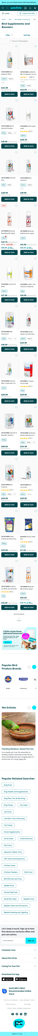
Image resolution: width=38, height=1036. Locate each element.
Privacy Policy (11, 1004)
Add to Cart (9, 94)
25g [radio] (22, 390)
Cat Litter (24, 805)
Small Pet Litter (10, 899)
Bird (10, 19)
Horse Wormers (26, 838)
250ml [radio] (23, 135)
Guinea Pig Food (10, 892)
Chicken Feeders (11, 872)
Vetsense (23, 688)
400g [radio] (23, 546)
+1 (3, 82)
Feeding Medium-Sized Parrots (18, 748)
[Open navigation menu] (3, 8)
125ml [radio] (4, 238)
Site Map (27, 1004)
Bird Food (28, 872)
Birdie (8, 688)
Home (3, 19)
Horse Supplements (12, 832)
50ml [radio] (4, 388)
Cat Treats (8, 825)
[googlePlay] (21, 980)
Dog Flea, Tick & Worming (14, 798)
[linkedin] (25, 1015)
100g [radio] (3, 339)
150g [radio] (22, 86)
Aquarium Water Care (13, 852)
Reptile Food (29, 899)
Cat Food (7, 812)
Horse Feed (8, 838)
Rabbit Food (9, 885)
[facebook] (17, 1015)
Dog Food (8, 785)
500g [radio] (10, 133)
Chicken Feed (9, 865)
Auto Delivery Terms (27, 1000)
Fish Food (8, 845)
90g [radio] (3, 494)
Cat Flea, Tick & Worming (14, 818)
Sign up (31, 941)
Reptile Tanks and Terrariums (16, 905)
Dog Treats (8, 805)
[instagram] (21, 1015)
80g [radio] (3, 185)
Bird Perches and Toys (13, 879)
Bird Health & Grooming (22, 19)
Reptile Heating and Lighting (16, 912)
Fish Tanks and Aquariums (14, 859)
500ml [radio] (11, 79)
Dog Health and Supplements (16, 791)
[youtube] (12, 1015)
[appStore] (8, 980)
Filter (8, 35)
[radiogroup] (9, 80)
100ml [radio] (4, 79)
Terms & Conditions (10, 1000)
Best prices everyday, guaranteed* (19, 2)
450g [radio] (29, 86)
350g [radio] (28, 442)
